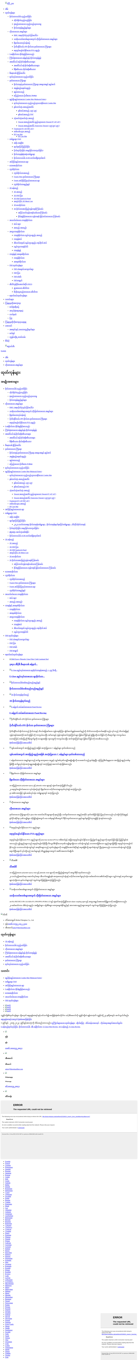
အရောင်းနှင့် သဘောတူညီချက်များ (22, 329)
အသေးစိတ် (27, 743)
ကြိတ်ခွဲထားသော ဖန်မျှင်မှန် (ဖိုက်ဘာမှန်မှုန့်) (25, 58)
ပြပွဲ (10, 318)
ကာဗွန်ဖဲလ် (18, 239)
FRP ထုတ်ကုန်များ (16, 265)
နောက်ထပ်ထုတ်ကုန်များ (18, 295)
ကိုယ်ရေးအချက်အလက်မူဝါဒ (111, 1023)
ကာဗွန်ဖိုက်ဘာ (19, 258)
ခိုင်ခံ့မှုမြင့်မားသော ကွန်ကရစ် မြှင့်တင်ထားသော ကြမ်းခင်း (39, 216)
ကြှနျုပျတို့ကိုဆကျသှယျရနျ (15, 322)
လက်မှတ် (12, 314)
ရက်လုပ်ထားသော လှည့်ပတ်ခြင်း (21, 77)
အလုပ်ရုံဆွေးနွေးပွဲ (16, 310)
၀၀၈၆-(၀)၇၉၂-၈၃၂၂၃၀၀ (17, 924)
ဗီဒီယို (7, 341)
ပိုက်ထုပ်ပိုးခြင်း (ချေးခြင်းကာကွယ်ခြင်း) (28, 150)
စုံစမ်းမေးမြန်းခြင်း (16, 743)
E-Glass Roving (74, 1027)
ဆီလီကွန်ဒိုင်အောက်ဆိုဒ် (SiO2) (20, 284)
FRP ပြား (17, 273)
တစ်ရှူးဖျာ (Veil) (15, 139)
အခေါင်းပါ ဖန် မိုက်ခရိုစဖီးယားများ (22, 62)
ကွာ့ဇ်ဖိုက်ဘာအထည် (21, 173)
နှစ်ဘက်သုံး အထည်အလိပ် (24, 107)
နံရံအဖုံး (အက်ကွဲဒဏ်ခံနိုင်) (19, 532)
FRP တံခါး (17, 277)
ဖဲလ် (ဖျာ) (17, 224)
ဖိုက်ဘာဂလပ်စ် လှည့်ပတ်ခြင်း (20, 16)
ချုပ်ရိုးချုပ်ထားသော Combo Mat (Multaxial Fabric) (27, 99)
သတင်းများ (9, 299)
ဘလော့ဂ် (8, 326)
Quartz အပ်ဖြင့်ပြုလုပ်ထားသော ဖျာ (27, 180)
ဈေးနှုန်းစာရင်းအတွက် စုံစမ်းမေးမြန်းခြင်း (16, 1019)
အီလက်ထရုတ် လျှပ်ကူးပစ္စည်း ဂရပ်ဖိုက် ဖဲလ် (30, 243)
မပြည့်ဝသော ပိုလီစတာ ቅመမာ (25, 95)
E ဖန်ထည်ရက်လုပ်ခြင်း (9, 1027)
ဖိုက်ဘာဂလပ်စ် (24, 1027)
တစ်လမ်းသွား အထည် (22, 131)
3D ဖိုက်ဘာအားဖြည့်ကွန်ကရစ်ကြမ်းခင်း (28, 209)
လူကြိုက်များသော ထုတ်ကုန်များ (63, 1023)
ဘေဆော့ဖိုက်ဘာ (15, 165)
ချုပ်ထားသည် (19, 92)
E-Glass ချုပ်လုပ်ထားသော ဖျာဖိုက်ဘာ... (27, 676)
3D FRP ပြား (18, 195)
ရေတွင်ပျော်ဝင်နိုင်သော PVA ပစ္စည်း (27, 50)
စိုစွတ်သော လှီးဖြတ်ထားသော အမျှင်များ (27, 779)
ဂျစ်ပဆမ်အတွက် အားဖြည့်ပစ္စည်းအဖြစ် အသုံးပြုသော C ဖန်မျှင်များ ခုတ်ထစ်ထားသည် (47, 754)
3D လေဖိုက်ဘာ (19, 205)
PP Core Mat (18, 134)
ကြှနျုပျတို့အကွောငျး (13, 303)
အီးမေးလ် (9, 928)
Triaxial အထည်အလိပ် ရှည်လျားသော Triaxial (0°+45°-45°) (39, 122)
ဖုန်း (6, 924)
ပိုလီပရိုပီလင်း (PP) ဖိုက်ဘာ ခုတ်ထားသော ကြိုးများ (32, 46)
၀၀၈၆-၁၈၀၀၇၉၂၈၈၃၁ (13, 1048)
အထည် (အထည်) (20, 228)
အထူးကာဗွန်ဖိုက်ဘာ (17, 231)
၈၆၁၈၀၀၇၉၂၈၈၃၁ (12, 1086)
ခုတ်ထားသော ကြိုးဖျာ (17, 80)
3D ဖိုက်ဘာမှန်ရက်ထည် (19, 701)
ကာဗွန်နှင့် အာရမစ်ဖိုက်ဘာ (19, 254)
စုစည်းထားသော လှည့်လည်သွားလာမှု (27, 24)
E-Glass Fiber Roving (50, 1027)
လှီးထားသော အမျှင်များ (18, 31)
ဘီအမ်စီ (13, 866)
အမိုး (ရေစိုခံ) (19, 143)
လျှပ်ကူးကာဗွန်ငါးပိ (21, 246)
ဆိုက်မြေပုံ (80, 1023)
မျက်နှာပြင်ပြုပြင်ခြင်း (22, 146)
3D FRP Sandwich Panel (22, 198)
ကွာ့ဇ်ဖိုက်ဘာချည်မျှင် (22, 184)
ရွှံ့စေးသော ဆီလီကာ (21, 288)
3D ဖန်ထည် (13, 188)
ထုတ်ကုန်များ (10, 13)
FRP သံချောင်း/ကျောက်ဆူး (24, 269)
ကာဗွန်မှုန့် (17, 250)
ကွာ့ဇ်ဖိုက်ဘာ (14, 169)
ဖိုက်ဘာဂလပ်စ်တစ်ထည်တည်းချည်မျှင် (26, 688)
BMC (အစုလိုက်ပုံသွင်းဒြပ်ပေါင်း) (26, 35)
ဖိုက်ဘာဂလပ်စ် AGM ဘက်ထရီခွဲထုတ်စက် (29, 158)
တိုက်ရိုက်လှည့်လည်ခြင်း (23, 20)
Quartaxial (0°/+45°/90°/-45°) (24, 129)
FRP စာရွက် (18, 280)
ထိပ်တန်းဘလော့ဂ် (92, 1023)
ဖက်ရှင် (12, 333)
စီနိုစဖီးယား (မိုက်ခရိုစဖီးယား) (25, 69)
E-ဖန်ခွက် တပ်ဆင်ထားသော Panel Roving (27, 713)
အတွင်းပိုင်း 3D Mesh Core (23, 201)
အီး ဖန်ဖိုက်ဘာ (36, 1027)
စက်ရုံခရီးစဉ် (14, 307)
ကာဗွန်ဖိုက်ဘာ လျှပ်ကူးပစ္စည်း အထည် (28, 235)
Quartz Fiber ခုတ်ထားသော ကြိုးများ (27, 177)
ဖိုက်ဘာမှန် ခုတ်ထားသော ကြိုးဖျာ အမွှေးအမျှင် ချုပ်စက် (34, 84)
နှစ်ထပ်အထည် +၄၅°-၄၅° (27, 111)
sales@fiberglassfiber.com (21, 928)
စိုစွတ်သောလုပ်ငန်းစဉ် (22, 43)
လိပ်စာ (7, 920)
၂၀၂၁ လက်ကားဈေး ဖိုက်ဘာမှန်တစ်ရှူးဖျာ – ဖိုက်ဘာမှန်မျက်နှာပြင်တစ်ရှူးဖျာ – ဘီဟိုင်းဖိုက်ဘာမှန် (49, 524)
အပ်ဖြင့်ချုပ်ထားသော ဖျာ (18, 162)
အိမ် (6, 9)
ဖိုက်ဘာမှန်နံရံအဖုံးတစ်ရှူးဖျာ (24, 154)
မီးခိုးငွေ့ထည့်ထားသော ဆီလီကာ (26, 292)
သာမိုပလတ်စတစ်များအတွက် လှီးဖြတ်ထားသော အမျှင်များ (35, 39)
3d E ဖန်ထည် (63, 1027)
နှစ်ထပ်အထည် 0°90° (26, 114)
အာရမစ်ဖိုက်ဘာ (20, 261)
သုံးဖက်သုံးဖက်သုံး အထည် (24, 118)
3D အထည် (18, 192)
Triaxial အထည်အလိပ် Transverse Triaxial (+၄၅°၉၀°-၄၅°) (39, 126)
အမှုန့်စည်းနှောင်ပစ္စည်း (22, 88)
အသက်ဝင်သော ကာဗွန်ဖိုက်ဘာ (20, 220)
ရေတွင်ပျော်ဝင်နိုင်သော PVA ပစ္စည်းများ (26, 834)
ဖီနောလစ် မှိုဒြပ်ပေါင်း (17, 73)
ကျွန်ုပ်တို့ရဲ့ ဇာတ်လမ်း (17, 337)
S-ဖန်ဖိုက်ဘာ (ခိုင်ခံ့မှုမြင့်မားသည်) (21, 54)
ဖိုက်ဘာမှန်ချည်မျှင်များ (22, 28)
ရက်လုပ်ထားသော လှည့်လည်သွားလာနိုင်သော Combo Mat (35, 103)
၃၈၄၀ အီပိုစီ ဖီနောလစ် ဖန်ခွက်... (23, 664)
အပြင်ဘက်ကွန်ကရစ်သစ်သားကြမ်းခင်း (32, 212)
